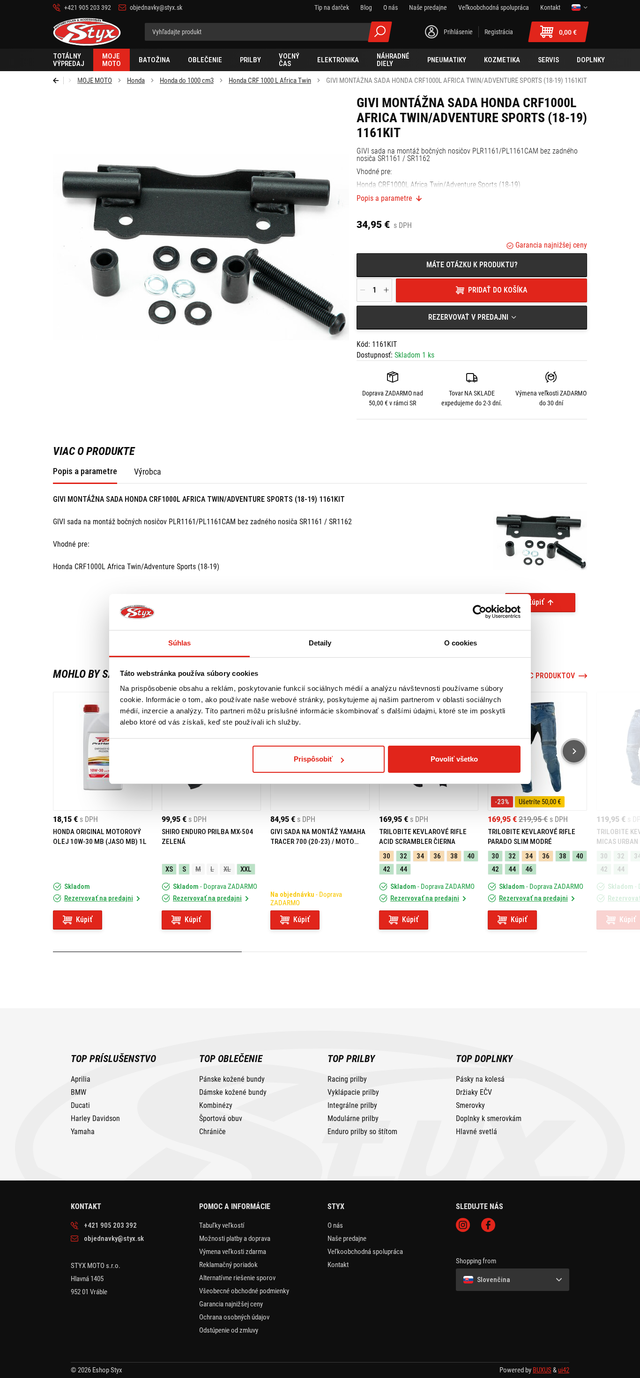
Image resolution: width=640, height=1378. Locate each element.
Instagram (463, 1225)
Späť (58, 80)
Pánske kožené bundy (232, 1079)
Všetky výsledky (380, 32)
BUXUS (542, 1370)
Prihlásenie (458, 32)
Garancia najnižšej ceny (550, 245)
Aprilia (80, 1079)
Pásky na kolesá (480, 1079)
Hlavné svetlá (476, 1132)
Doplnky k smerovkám (488, 1118)
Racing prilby (347, 1079)
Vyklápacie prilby (353, 1092)
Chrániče (212, 1132)
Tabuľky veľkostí (222, 1225)
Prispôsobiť (313, 759)
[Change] (579, 7)
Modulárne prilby (353, 1118)
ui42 (563, 1370)
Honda (136, 80)
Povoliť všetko (454, 759)
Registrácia (498, 32)
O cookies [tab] (460, 643)
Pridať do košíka (497, 290)
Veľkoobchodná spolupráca (365, 1251)
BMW (78, 1092)
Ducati (80, 1105)
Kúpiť (536, 602)
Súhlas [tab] (179, 643)
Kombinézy (215, 1105)
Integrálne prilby (352, 1105)
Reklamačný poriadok (228, 1265)
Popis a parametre (384, 198)
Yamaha (83, 1132)
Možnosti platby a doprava (234, 1238)
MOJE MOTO (94, 80)
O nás (335, 1225)
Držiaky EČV (474, 1092)
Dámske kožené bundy (233, 1092)
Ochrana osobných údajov (234, 1317)
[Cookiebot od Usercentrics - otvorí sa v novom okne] (480, 612)
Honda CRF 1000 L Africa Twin (270, 80)
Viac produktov (547, 676)
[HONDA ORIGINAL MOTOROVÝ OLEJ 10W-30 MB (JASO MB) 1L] (102, 751)
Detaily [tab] (320, 643)
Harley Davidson (95, 1118)
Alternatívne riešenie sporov (237, 1278)
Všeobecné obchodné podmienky (244, 1291)
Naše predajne (346, 1238)
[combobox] (472, 317)
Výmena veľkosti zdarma (232, 1251)
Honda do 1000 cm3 (187, 80)
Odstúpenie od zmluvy (228, 1330)
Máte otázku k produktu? (472, 264)
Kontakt (338, 1265)
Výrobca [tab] (147, 471)
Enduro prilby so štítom (362, 1132)
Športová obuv (220, 1118)
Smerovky (470, 1105)
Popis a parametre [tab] (85, 471)
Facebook (488, 1225)
